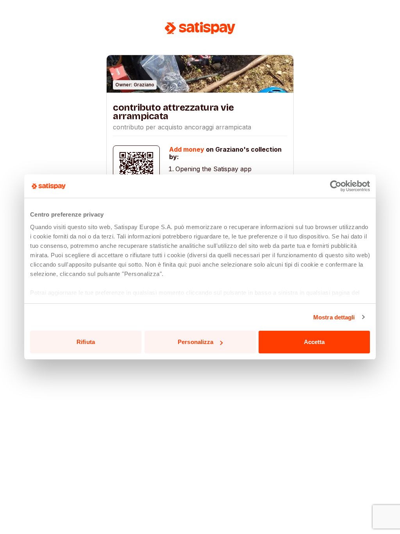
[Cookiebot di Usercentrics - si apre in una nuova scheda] (336, 186)
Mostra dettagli (334, 317)
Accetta (314, 342)
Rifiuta (86, 342)
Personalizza (195, 342)
